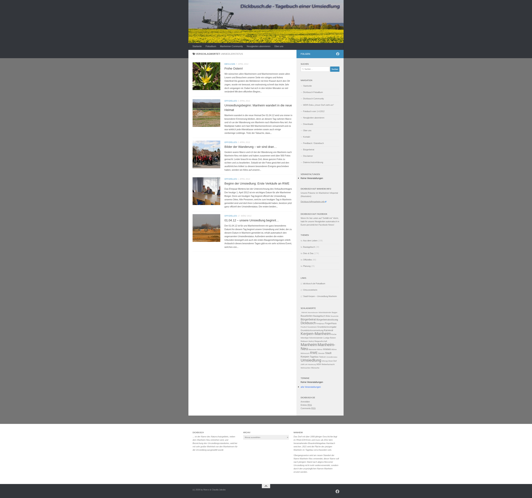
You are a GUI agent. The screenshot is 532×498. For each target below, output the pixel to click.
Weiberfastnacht (328, 364)
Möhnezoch (305, 353)
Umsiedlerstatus (331, 357)
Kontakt (306, 137)
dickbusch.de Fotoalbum (314, 283)
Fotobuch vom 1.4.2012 (313, 111)
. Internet (304, 312)
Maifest (311, 341)
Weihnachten (306, 368)
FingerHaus (331, 323)
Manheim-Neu (318, 346)
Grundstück (312, 327)
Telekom (322, 357)
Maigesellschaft (320, 341)
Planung (306, 266)
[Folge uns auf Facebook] (337, 54)
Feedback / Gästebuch (313, 143)
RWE (314, 353)
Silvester (321, 353)
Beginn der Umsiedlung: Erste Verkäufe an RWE (256, 183)
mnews (327, 349)
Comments (308, 408)
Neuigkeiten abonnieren (258, 46)
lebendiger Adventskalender (312, 338)
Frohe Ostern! (233, 68)
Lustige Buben (329, 338)
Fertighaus (320, 323)
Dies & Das (229, 64)
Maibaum (304, 341)
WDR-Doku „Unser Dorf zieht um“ (318, 105)
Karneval (328, 330)
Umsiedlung (311, 360)
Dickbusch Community (313, 98)
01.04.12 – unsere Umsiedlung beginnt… (251, 220)
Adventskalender (325, 312)
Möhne (334, 349)
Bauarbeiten (307, 316)
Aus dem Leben (310, 240)
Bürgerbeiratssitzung (327, 319)
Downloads (308, 124)
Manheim (309, 344)
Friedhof (304, 327)
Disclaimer (308, 156)
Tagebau (314, 356)
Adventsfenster (313, 312)
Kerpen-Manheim (316, 333)
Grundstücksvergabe (326, 327)
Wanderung (312, 364)
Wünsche (315, 368)
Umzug (325, 361)
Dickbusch (308, 323)
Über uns (278, 46)
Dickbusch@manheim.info (313, 201)
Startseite (197, 46)
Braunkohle (334, 316)
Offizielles (230, 101)
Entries (306, 405)
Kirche (333, 334)
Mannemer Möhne (315, 349)
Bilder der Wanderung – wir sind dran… (250, 146)
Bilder (328, 316)
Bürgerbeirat (308, 149)
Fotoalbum (211, 46)
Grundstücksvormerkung (312, 330)
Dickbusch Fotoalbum (313, 92)
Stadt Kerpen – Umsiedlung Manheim (320, 296)
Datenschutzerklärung (313, 162)
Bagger (334, 312)
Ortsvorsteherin (310, 290)
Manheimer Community (231, 46)
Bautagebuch (309, 247)
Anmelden (305, 401)
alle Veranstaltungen (311, 386)
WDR (318, 364)
